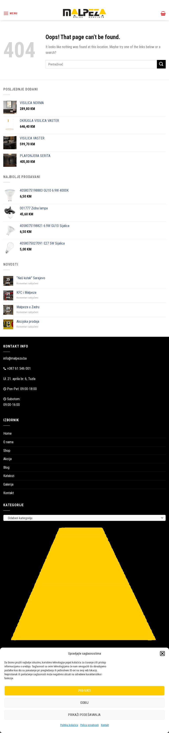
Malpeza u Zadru (28, 307)
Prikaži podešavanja (84, 715)
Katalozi (8, 476)
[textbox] (83, 518)
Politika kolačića (69, 725)
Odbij (84, 703)
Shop (6, 450)
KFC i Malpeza (26, 292)
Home (7, 433)
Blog (6, 467)
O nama (8, 442)
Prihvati (84, 691)
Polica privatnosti (89, 725)
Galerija (8, 484)
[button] (162, 653)
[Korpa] (163, 13)
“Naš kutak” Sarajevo (31, 278)
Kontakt (105, 725)
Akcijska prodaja (28, 321)
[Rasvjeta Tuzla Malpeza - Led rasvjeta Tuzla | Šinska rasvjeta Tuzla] (84, 13)
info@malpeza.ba (15, 358)
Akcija (7, 459)
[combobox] (84, 518)
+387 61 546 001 (19, 368)
